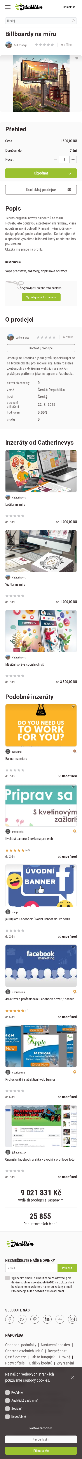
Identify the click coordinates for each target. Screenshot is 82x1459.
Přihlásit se (68, 7)
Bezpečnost (57, 1351)
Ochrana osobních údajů (24, 1351)
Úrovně (64, 1357)
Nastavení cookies (55, 1345)
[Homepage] (29, 7)
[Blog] (60, 1319)
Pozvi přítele (15, 1363)
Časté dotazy (15, 1357)
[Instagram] (72, 1319)
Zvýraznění (65, 1363)
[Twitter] (22, 1319)
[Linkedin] (47, 1319)
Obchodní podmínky (20, 1345)
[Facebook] (9, 1319)
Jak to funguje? (42, 1357)
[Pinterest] (34, 1319)
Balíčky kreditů (40, 1363)
